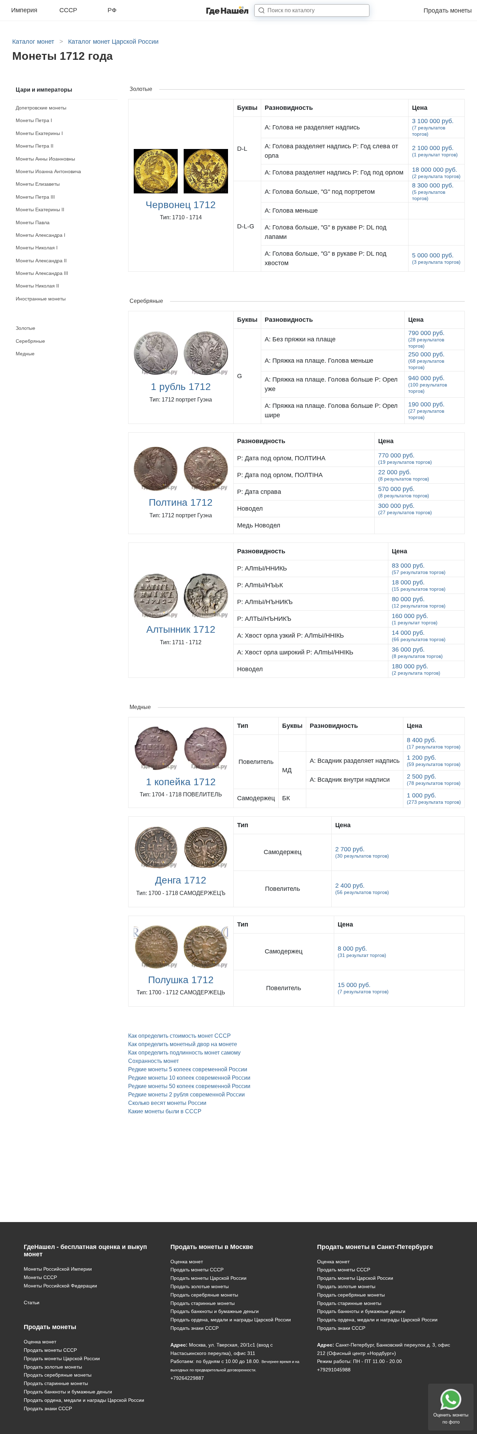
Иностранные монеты (41, 298)
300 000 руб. (405, 508)
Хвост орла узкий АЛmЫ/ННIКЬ (290, 635)
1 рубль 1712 (181, 386)
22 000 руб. (403, 475)
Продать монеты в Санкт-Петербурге (375, 1246)
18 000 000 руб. (436, 172)
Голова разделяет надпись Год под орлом (334, 172)
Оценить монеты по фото (450, 1418)
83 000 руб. (419, 568)
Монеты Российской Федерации (60, 1286)
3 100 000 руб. (433, 127)
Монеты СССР (40, 1277)
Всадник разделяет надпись (354, 760)
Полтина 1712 (181, 502)
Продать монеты (448, 10)
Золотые (25, 328)
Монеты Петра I (34, 120)
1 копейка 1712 (181, 781)
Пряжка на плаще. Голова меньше (319, 360)
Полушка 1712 (181, 979)
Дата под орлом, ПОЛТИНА (281, 458)
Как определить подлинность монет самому (184, 1053)
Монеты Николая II (37, 286)
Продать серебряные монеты (57, 1375)
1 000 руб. (434, 798)
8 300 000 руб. (433, 191)
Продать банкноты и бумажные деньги (68, 1391)
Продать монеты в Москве (211, 1246)
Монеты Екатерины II (40, 209)
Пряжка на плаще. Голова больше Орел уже (331, 384)
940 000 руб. (427, 384)
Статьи (31, 1302)
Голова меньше (291, 210)
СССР (68, 10)
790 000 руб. (426, 339)
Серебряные (30, 341)
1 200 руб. (434, 760)
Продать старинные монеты (56, 1383)
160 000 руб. (415, 618)
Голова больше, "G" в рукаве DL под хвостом (326, 258)
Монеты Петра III (35, 197)
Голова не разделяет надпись (312, 127)
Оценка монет (40, 1341)
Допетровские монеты (41, 108)
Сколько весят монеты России (167, 1103)
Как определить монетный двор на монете (182, 1044)
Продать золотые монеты (53, 1367)
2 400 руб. (362, 888)
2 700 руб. (362, 852)
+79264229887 (187, 1378)
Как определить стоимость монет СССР (179, 1036)
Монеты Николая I (37, 247)
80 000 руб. (419, 602)
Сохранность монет (153, 1061)
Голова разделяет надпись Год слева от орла (331, 151)
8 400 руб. (434, 743)
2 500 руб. (434, 779)
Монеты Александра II (41, 260)
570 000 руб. (403, 491)
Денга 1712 (180, 880)
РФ (112, 10)
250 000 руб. (426, 360)
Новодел (250, 508)
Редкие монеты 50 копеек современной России (189, 1086)
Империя (24, 10)
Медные (25, 353)
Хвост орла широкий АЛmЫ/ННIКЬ (295, 652)
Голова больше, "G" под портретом (320, 191)
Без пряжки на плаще (300, 339)
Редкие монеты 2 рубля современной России (186, 1095)
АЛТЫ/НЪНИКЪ (264, 618)
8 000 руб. (362, 951)
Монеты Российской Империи (58, 1269)
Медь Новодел (258, 525)
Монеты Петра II (34, 146)
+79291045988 (334, 1369)
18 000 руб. (419, 585)
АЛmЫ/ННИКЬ (262, 568)
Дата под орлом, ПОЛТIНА (280, 474)
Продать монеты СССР (50, 1350)
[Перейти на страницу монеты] (354, 743)
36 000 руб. (417, 652)
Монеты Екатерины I (39, 133)
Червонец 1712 (181, 204)
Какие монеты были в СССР (164, 1111)
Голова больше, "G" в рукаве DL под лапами (326, 232)
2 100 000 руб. (435, 150)
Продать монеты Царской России (62, 1358)
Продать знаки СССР (48, 1408)
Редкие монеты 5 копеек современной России (187, 1069)
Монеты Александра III (42, 273)
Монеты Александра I (40, 235)
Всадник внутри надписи (350, 779)
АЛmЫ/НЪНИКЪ (265, 601)
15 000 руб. (363, 987)
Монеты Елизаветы (38, 184)
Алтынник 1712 (180, 629)
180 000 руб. (416, 669)
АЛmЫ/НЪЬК (260, 585)
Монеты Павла (33, 222)
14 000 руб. (419, 635)
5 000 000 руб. (436, 258)
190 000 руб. (426, 410)
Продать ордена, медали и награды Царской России (84, 1400)
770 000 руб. (405, 458)
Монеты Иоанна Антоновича (48, 171)
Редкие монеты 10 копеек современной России (189, 1078)
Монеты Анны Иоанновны (45, 159)
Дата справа (259, 491)
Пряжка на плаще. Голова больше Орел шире (331, 410)
